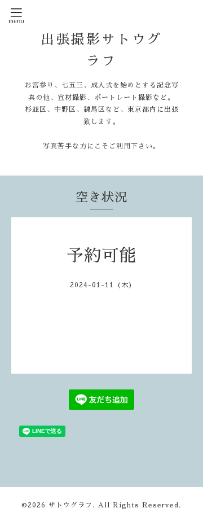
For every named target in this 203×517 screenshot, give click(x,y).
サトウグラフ (70, 505)
